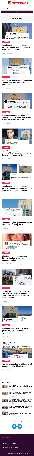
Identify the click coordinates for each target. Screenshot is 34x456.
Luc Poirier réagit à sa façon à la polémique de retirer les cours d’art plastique (20, 413)
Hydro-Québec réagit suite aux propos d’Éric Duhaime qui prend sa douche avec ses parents (17, 153)
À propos (6, 443)
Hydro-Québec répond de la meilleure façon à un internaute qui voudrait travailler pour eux (16, 118)
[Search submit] (17, 12)
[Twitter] (19, 426)
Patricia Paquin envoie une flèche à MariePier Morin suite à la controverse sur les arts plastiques (20, 387)
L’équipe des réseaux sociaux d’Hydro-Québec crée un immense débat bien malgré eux (16, 47)
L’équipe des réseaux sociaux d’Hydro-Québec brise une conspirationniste (14, 258)
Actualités (17, 18)
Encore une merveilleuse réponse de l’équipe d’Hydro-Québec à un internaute (17, 82)
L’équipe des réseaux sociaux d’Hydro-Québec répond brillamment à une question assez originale (17, 188)
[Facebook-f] (14, 426)
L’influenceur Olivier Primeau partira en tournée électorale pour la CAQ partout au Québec (20, 394)
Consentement (6, 437)
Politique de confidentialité (11, 447)
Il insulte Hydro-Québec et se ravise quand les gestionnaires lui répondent (17, 331)
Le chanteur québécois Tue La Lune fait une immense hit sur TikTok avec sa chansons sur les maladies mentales (20, 400)
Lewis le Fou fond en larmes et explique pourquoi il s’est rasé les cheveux (20, 407)
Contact (14, 443)
